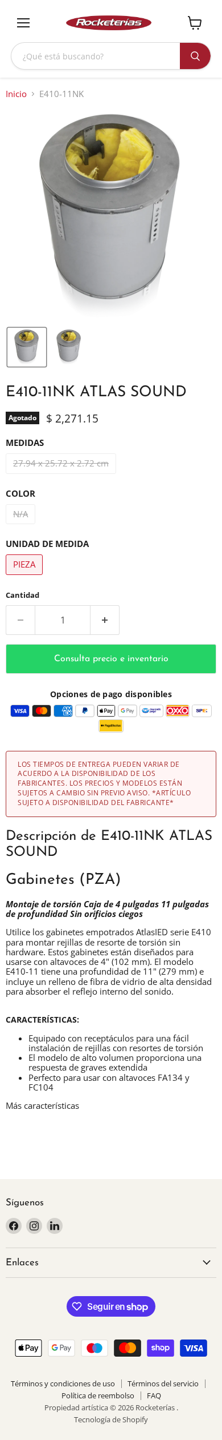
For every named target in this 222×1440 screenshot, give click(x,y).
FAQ (154, 1395)
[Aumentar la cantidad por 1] (105, 620)
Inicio (16, 94)
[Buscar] (195, 56)
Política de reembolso (97, 1395)
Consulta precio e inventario (111, 658)
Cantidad (22, 595)
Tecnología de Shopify (111, 1419)
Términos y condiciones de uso (63, 1383)
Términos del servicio (163, 1383)
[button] (26, 347)
